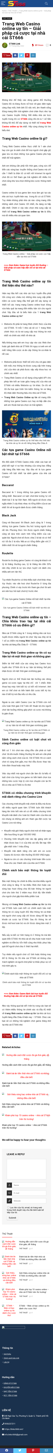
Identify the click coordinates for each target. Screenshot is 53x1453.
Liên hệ (6, 1362)
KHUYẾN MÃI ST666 (11, 1387)
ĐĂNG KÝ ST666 (10, 1383)
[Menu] (3, 3)
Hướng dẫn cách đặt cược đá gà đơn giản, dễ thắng (26, 1065)
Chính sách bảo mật (11, 1358)
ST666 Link (14, 43)
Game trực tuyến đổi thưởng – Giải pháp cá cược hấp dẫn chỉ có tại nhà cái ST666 (26, 267)
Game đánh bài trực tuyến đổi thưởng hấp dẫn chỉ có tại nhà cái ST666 (26, 994)
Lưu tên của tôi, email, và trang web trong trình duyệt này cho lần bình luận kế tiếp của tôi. (25, 1210)
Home (4, 11)
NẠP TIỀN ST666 (10, 1391)
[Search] (46, 3)
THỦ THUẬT (12, 11)
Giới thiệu (7, 1354)
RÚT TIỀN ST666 (10, 1395)
